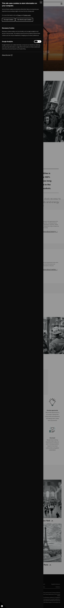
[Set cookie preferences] (3, 604)
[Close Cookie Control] (41, 2)
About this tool (7, 55)
